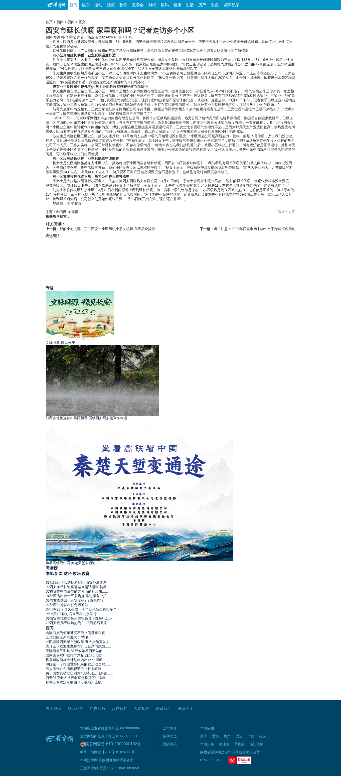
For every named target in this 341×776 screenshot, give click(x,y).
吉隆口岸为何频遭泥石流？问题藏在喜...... (78, 633)
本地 (50, 573)
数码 (165, 5)
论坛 (236, 15)
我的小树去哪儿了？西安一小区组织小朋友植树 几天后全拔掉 (100, 229)
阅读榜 (52, 568)
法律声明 (185, 708)
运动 (98, 5)
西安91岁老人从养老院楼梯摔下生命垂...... (79, 678)
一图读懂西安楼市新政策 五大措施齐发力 (78, 642)
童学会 (138, 5)
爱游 (277, 15)
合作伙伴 (120, 708)
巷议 (262, 736)
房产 (202, 5)
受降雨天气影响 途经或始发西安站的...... (77, 651)
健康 (177, 5)
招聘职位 (170, 736)
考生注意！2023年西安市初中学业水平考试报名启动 (247, 229)
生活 (190, 5)
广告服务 (98, 708)
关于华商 (54, 708)
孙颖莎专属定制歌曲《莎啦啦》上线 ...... (77, 682)
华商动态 (76, 708)
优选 (290, 15)
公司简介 (170, 728)
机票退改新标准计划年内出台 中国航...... (77, 660)
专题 (50, 287)
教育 (123, 5)
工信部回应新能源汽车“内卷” (68, 637)
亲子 (203, 736)
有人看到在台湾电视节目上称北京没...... (77, 669)
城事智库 (231, 5)
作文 (250, 736)
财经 (152, 5)
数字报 (250, 15)
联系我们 (163, 708)
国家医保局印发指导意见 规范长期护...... (77, 655)
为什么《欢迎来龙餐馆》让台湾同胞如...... (78, 646)
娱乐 (86, 5)
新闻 (73, 5)
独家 (111, 5)
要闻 (71, 22)
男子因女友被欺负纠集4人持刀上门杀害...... (79, 673)
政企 (215, 5)
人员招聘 (142, 708)
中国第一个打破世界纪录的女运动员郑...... (78, 664)
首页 (49, 22)
